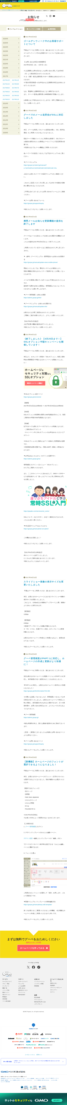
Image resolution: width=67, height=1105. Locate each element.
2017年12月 (6, 80)
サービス (38, 10)
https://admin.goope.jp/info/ (32, 298)
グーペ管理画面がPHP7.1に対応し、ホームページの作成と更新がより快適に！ (44, 661)
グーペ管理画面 (30, 826)
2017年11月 (15, 80)
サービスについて (7, 981)
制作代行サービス (23, 990)
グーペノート (21, 992)
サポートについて (23, 981)
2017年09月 (15, 84)
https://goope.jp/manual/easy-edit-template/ (38, 904)
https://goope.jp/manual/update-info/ (35, 306)
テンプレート (31, 10)
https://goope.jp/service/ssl (32, 397)
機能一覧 (4, 988)
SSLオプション (6, 994)
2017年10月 (6, 84)
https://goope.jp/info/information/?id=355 (37, 691)
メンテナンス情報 (38, 983)
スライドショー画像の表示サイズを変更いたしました (44, 583)
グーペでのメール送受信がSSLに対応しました (43, 116)
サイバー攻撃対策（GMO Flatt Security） (42, 1080)
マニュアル (21, 983)
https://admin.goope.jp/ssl (32, 459)
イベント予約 (5, 990)
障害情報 (36, 986)
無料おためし (29, 19)
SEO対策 (4, 999)
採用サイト (39, 1054)
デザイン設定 (28, 838)
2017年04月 (6, 95)
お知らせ (52, 10)
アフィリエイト (38, 999)
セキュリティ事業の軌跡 (5, 1081)
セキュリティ (53, 989)
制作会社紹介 (21, 994)
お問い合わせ (21, 988)
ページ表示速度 (6, 1001)
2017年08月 (6, 88)
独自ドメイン (5, 992)
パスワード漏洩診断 (30, 1078)
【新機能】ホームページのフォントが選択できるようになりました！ (43, 763)
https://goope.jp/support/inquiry (34, 203)
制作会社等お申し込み (40, 1001)
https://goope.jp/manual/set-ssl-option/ (36, 529)
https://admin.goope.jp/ (31, 717)
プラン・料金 (24, 10)
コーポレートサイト (30, 1054)
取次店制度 (37, 997)
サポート (45, 10)
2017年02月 (6, 99)
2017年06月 (6, 91)
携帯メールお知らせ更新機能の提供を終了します (43, 222)
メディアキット (38, 1004)
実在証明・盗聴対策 (4, 1080)
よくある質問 (21, 986)
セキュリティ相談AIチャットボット (52, 1078)
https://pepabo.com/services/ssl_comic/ (36, 511)
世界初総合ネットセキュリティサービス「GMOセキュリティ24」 (13, 1078)
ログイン (23, 19)
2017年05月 (15, 91)
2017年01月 (15, 99)
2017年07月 (15, 88)
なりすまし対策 (54, 1080)
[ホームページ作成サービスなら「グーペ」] (10, 6)
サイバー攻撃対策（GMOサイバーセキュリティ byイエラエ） (21, 1080)
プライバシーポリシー (56, 987)
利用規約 (52, 985)
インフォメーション (39, 981)
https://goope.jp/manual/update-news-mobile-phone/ (41, 262)
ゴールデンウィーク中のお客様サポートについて (44, 42)
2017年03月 (15, 95)
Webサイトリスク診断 (40, 1078)
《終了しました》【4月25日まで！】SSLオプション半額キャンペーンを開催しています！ (44, 342)
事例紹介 (4, 996)
